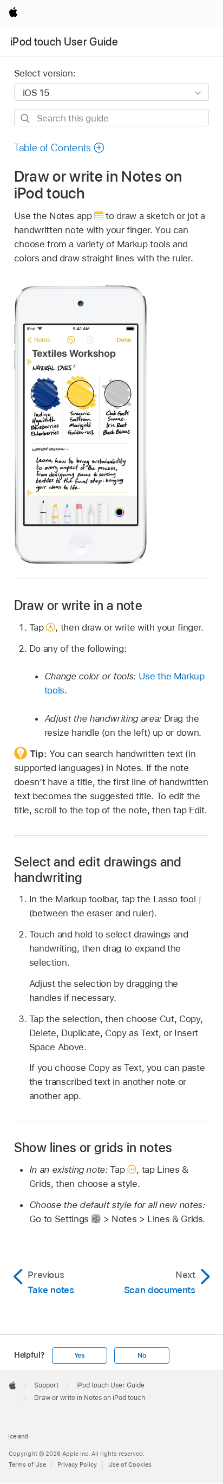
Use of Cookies (130, 1464)
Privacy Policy (77, 1464)
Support (46, 1385)
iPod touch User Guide (64, 41)
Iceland (18, 1436)
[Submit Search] (25, 118)
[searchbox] (111, 118)
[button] (59, 148)
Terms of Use (27, 1464)
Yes (79, 1355)
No (141, 1355)
